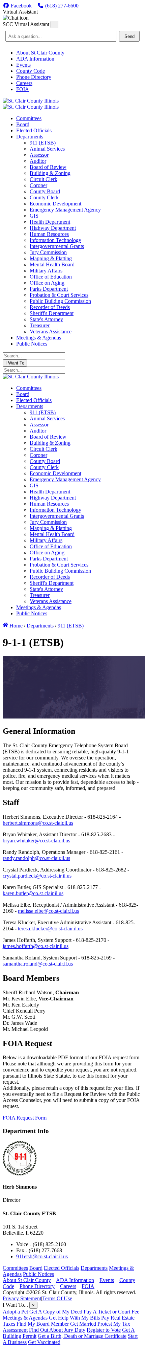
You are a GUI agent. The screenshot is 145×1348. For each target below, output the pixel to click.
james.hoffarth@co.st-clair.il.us (35, 946)
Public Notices (38, 1274)
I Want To (14, 363)
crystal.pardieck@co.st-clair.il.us (37, 876)
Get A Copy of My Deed (55, 1311)
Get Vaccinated (44, 1342)
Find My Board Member (43, 1324)
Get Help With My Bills (74, 1318)
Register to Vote (104, 1330)
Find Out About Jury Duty (57, 1330)
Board (35, 1268)
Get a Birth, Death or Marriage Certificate (82, 1336)
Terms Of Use (57, 1298)
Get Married (83, 1324)
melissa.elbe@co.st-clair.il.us (48, 911)
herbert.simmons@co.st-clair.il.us (38, 823)
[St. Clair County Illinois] (31, 101)
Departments (94, 1268)
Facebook (21, 5)
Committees (15, 1268)
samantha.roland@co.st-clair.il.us (38, 964)
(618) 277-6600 (61, 5)
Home (15, 625)
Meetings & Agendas (25, 1318)
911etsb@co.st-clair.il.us (42, 1256)
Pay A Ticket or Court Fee (111, 1311)
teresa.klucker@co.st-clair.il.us (50, 928)
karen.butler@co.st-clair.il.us (33, 893)
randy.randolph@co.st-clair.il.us (36, 858)
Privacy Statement (22, 1298)
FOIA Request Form (25, 1118)
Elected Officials (61, 1268)
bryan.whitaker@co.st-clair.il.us (36, 840)
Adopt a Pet (15, 1311)
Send (129, 36)
